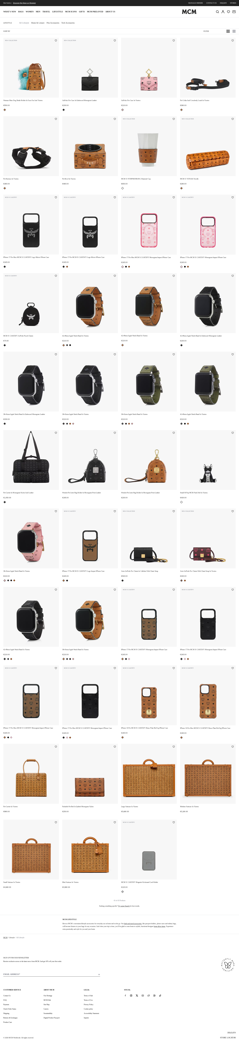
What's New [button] (9, 12)
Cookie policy (88, 1009)
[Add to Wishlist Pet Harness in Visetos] (56, 119)
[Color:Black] (63, 109)
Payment (6, 1005)
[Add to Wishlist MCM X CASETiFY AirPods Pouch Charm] (56, 276)
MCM (5, 938)
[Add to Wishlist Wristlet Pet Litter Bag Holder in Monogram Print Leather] (115, 433)
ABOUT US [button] (110, 12)
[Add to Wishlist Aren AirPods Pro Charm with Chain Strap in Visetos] (233, 511)
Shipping (6, 1013)
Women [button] (30, 12)
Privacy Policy (88, 1005)
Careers (46, 1009)
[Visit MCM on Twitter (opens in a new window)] (137, 995)
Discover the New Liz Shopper (24, 3)
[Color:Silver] (122, 891)
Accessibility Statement (91, 1013)
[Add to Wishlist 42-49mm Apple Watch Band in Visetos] (115, 276)
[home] (189, 13)
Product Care (7, 1022)
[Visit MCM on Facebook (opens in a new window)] (125, 995)
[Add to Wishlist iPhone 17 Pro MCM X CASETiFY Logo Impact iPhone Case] (115, 511)
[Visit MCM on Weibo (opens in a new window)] (148, 995)
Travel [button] (46, 12)
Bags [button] (21, 12)
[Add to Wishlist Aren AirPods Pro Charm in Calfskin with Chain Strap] (174, 511)
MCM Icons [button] (71, 12)
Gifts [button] (82, 12)
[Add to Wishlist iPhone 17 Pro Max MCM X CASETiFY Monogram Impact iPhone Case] (174, 198)
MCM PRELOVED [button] (95, 12)
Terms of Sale (88, 996)
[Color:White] (122, 188)
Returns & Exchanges (10, 1018)
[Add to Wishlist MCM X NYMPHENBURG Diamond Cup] (174, 119)
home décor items (159, 926)
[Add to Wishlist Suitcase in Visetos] (174, 747)
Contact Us (7, 996)
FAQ (5, 1000)
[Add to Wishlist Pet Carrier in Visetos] (56, 747)
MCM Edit (47, 1000)
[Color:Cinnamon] (181, 580)
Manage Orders (195, 3)
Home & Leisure (37, 23)
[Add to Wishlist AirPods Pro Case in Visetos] (174, 41)
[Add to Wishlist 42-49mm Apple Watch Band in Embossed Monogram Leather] (233, 276)
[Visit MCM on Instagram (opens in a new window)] (131, 995)
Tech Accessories (68, 23)
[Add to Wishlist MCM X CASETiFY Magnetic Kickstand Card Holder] (174, 823)
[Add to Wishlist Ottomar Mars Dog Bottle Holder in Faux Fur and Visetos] (56, 41)
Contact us (211, 3)
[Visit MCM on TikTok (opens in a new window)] (160, 995)
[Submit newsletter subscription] (99, 974)
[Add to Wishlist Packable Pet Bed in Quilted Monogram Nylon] (115, 747)
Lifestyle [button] (57, 12)
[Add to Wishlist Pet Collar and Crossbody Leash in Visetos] (233, 41)
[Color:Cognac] (4, 109)
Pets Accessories (53, 23)
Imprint (86, 1018)
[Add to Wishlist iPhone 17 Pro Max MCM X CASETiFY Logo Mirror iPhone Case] (56, 198)
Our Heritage (48, 996)
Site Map (47, 1005)
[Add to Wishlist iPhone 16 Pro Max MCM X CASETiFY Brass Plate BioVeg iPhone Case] (233, 668)
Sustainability (48, 1013)
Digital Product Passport (52, 1018)
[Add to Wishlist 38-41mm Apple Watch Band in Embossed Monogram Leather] (56, 355)
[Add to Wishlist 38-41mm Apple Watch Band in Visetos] (115, 355)
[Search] (217, 11)
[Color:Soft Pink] (122, 109)
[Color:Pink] (122, 266)
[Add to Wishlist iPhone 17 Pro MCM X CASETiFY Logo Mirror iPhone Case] (115, 198)
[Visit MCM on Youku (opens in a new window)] (154, 995)
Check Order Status (9, 1009)
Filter (206, 31)
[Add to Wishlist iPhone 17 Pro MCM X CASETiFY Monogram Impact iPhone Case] (233, 198)
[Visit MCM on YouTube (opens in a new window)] (142, 995)
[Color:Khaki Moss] (67, 345)
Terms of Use (88, 1000)
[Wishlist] (228, 11)
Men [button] (38, 12)
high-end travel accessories (133, 924)
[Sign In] (223, 11)
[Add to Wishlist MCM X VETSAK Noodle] (233, 119)
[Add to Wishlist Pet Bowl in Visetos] (115, 119)
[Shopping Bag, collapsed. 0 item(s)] (234, 11)
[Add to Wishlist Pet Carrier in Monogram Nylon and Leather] (56, 433)
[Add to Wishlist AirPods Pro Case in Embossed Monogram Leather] (115, 41)
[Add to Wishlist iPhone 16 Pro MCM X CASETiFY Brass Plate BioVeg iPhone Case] (174, 668)
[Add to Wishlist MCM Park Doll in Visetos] (233, 433)
